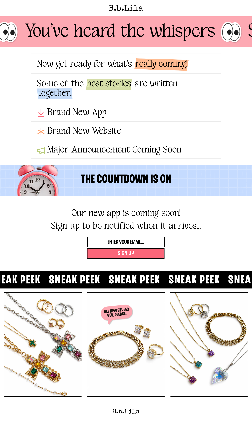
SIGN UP (126, 253)
